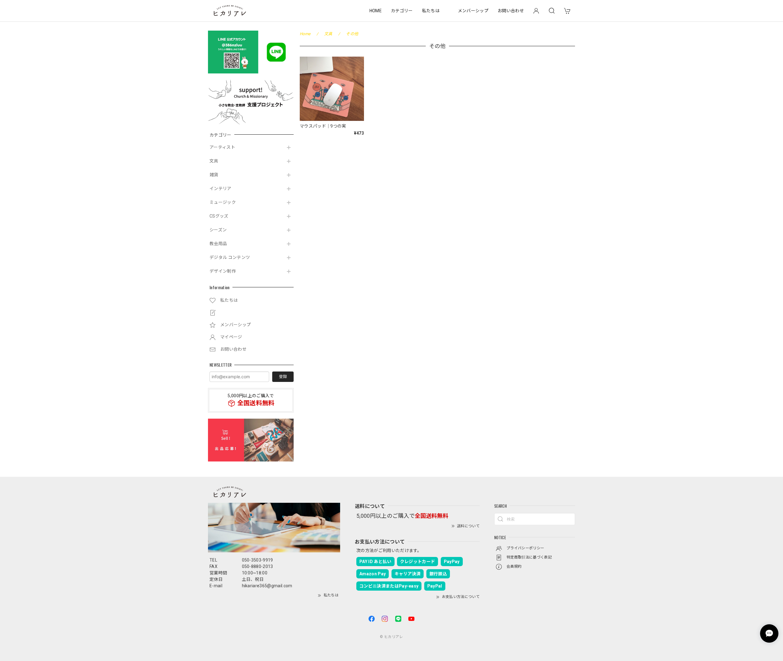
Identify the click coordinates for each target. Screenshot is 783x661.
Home (305, 34)
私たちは (431, 10)
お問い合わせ (511, 10)
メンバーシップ (473, 10)
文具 (214, 161)
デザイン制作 (223, 271)
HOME (375, 10)
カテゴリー (402, 10)
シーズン (218, 229)
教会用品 (218, 243)
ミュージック (223, 202)
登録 (283, 376)
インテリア (221, 188)
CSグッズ (219, 216)
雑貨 (214, 174)
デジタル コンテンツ (230, 257)
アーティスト (222, 147)
